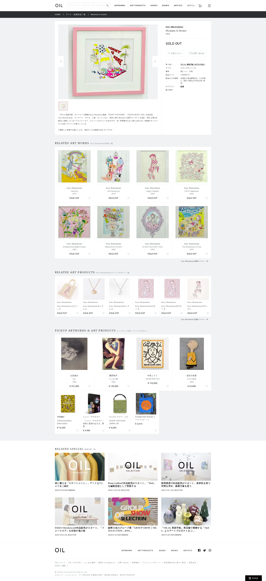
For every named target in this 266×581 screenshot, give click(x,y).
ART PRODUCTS (137, 5)
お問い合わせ (123, 563)
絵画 (182, 86)
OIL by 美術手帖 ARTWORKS (193, 64)
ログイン (191, 5)
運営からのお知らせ (106, 563)
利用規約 (135, 563)
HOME (58, 14)
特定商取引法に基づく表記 (175, 563)
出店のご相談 (60, 566)
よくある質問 (89, 563)
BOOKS (165, 5)
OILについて (60, 563)
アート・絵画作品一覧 (76, 14)
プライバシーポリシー (151, 563)
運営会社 (192, 563)
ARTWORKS (119, 5)
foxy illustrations (174, 27)
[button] (155, 61)
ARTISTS (178, 5)
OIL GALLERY (75, 563)
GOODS (153, 5)
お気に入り (177, 53)
